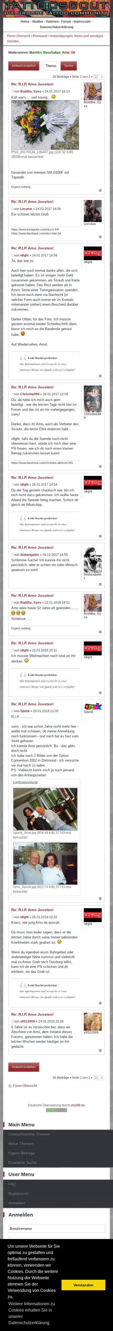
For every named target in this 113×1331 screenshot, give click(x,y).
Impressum (82, 21)
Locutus (26, 209)
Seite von (81, 77)
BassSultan (51, 52)
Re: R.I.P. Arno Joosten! (32, 84)
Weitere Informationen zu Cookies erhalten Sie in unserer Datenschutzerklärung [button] (31, 1313)
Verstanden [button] (83, 1285)
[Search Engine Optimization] (56, 1111)
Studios (37, 21)
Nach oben (100, 191)
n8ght (24, 255)
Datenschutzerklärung (56, 27)
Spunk (25, 711)
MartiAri (35, 52)
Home (24, 21)
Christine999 (29, 394)
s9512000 (27, 1021)
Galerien (52, 21)
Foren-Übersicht (18, 36)
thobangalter (29, 555)
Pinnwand (40, 36)
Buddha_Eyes (30, 91)
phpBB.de (78, 1105)
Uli (73, 52)
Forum (66, 21)
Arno (65, 52)
